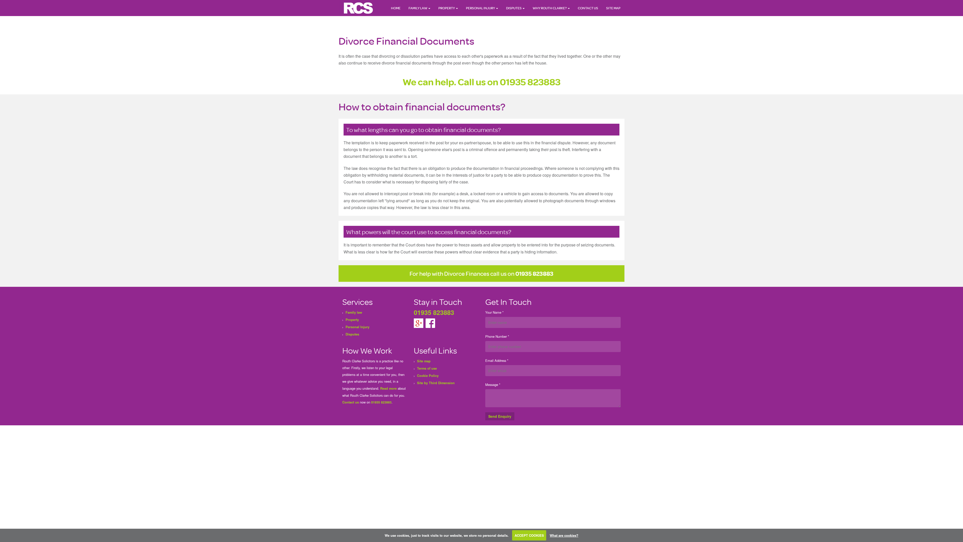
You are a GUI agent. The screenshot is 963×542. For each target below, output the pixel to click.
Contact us (350, 402)
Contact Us (588, 8)
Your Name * (494, 312)
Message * (492, 384)
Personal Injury (481, 8)
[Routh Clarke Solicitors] (358, 8)
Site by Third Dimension (436, 383)
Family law (418, 8)
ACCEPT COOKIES (529, 535)
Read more (388, 388)
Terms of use (427, 368)
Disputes (514, 8)
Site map (613, 8)
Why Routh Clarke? (550, 8)
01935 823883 (530, 81)
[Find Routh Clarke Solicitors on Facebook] (430, 322)
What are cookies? (564, 535)
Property (446, 8)
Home (395, 8)
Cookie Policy (428, 375)
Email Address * (496, 360)
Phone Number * (497, 336)
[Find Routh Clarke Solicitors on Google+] (419, 322)
